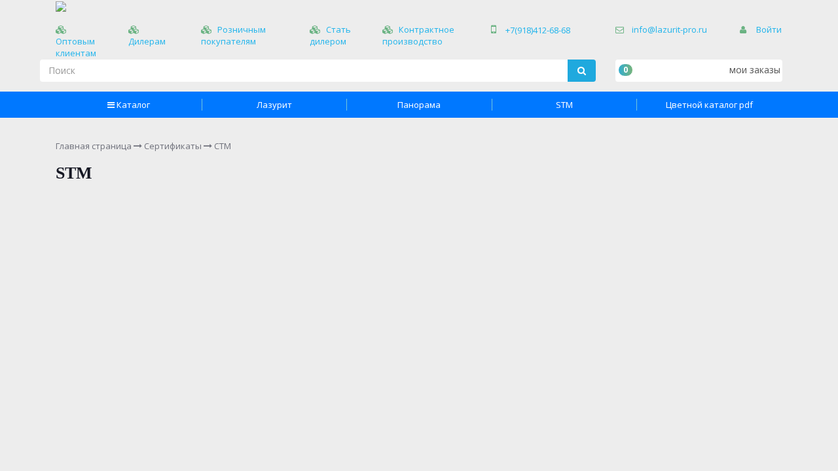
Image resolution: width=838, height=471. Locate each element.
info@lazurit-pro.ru (669, 29)
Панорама (419, 105)
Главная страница (94, 146)
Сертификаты (173, 146)
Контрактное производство (418, 35)
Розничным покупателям (233, 35)
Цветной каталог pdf (709, 105)
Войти (769, 29)
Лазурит (274, 105)
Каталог (133, 105)
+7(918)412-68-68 (537, 30)
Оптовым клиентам (76, 47)
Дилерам (147, 41)
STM (564, 105)
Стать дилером (330, 35)
